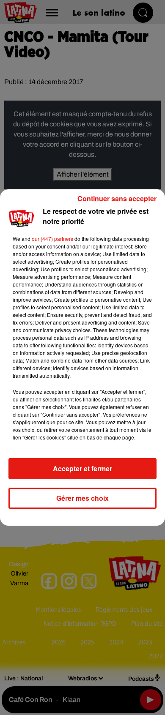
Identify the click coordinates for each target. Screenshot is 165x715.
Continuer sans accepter (117, 198)
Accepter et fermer (82, 468)
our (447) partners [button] (52, 238)
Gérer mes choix (82, 498)
